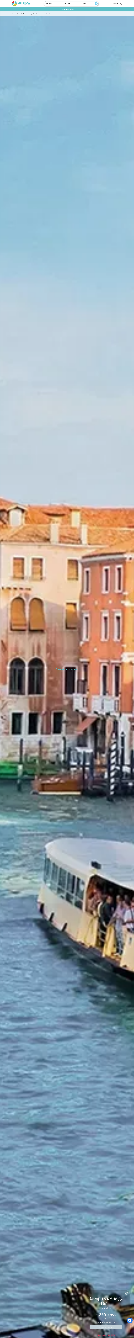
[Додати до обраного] (126, 1293)
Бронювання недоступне (106, 1327)
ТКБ (17, 14)
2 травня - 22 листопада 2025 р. (106, 1322)
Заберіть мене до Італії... (29, 14)
